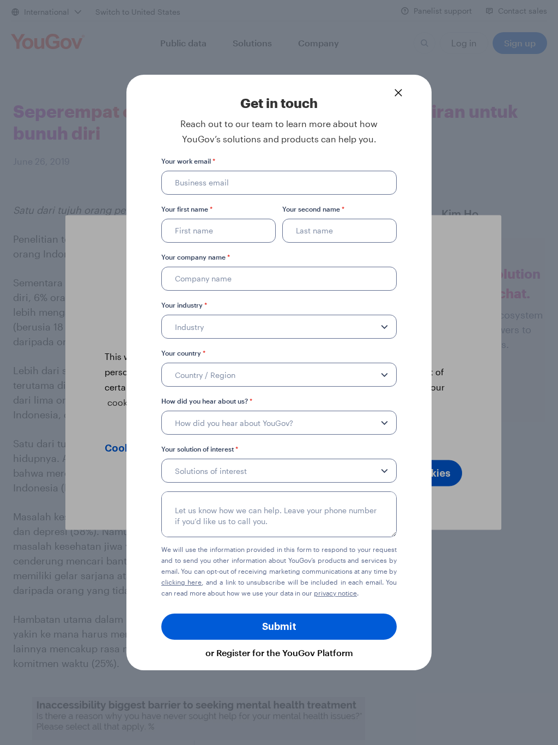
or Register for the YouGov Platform (279, 652)
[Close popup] (398, 93)
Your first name (187, 209)
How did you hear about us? (206, 401)
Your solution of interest (199, 449)
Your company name (195, 257)
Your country (183, 353)
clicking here (181, 582)
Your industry (184, 305)
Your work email (188, 161)
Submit (279, 627)
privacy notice (335, 593)
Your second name (313, 209)
